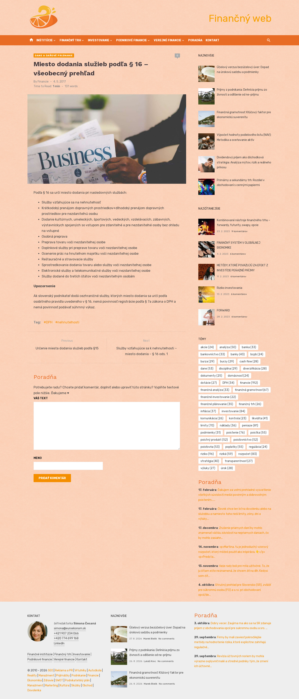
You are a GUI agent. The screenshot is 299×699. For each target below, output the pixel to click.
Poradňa (195, 40)
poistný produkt (214, 439)
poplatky (234, 447)
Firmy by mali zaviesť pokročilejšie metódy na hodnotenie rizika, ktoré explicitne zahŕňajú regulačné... (230, 642)
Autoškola (94, 670)
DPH (49, 322)
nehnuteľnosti (68, 322)
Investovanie (98, 40)
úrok (227, 468)
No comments (166, 638)
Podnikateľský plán (77, 680)
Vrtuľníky (80, 670)
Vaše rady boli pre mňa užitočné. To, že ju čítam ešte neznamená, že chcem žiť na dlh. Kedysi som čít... (233, 571)
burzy (227, 361)
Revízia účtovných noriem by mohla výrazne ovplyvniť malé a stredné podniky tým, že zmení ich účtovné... (231, 661)
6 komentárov (238, 253)
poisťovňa (210, 447)
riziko (207, 454)
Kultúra (64, 685)
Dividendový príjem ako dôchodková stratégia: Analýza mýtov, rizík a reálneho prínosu (244, 162)
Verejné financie (167, 40)
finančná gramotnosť (251, 390)
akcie (207, 347)
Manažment (46, 675)
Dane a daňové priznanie (54, 55)
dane (207, 368)
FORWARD (223, 310)
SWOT (59, 680)
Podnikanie (79, 675)
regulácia (258, 447)
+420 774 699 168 (66, 638)
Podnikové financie (131, 40)
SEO (50, 670)
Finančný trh (70, 40)
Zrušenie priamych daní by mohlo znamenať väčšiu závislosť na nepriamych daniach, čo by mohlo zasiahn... (233, 533)
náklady (228, 425)
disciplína (228, 368)
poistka (258, 432)
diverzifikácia (255, 368)
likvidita (260, 418)
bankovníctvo (213, 354)
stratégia (210, 461)
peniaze (250, 425)
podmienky (211, 432)
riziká (226, 454)
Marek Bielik (150, 638)
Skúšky (76, 685)
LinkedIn (59, 643)
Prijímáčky (63, 675)
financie (249, 383)
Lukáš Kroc (150, 661)
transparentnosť (239, 461)
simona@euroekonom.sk (70, 628)
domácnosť (238, 375)
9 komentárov (239, 231)
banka (249, 347)
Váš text (41, 398)
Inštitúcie (44, 40)
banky (238, 354)
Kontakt (212, 40)
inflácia (208, 411)
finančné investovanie (218, 397)
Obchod (87, 685)
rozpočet (247, 454)
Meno (38, 458)
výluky (208, 468)
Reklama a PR (64, 670)
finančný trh (250, 404)
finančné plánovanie (217, 404)
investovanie (233, 411)
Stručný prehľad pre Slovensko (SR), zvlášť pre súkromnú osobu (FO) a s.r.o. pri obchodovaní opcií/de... (234, 590)
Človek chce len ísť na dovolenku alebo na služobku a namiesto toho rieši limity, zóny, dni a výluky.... (234, 514)
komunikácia (212, 418)
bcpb (256, 354)
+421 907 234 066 (66, 633)
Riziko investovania (229, 288)
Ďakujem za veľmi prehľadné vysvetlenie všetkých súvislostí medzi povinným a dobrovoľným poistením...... (234, 495)
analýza (227, 347)
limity (207, 425)
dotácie (209, 383)
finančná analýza (215, 390)
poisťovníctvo (246, 439)
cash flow (249, 361)
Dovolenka (34, 690)
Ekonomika (34, 680)
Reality (32, 675)
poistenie (235, 432)
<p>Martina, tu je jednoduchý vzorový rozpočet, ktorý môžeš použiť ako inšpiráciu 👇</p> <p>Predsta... (233, 552)
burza (207, 361)
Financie (43, 81)
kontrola (237, 418)
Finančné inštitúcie (40, 654)
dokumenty (211, 375)
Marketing (51, 685)
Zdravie (48, 680)
